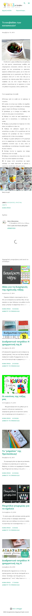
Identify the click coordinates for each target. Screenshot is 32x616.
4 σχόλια (15, 528)
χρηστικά (19, 202)
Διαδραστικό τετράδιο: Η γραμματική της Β (15, 343)
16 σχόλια (15, 309)
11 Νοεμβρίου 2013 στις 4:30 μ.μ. (19, 223)
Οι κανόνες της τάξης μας (14, 398)
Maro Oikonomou (12, 221)
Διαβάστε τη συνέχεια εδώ (11, 311)
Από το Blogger (17, 609)
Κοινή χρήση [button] (6, 208)
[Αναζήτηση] (24, 3)
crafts (4, 205)
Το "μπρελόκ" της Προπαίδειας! (11, 452)
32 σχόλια (15, 473)
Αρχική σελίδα (6, 10)
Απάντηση (11, 228)
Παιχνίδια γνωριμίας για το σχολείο (15, 507)
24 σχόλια (15, 363)
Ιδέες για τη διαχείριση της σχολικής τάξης (14, 288)
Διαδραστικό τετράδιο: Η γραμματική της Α (15, 562)
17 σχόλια (15, 582)
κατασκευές (11, 202)
